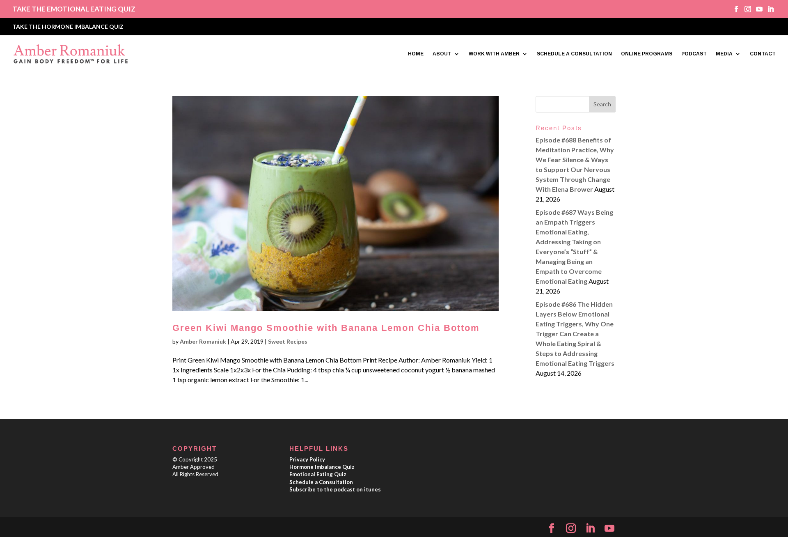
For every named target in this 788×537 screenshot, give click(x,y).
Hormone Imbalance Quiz (322, 467)
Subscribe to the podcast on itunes (335, 489)
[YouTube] (609, 528)
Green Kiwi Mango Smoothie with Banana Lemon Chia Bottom (326, 328)
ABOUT (442, 54)
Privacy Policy (307, 459)
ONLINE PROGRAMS (646, 54)
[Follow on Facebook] (733, 9)
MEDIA (724, 54)
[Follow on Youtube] (756, 9)
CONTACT (763, 54)
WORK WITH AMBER (494, 54)
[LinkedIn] (590, 528)
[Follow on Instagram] (745, 9)
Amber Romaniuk (203, 341)
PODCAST (694, 54)
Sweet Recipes (287, 341)
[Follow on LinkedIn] (768, 9)
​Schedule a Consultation (321, 482)
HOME (416, 54)
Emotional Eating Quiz (317, 474)
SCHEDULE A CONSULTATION (574, 54)
